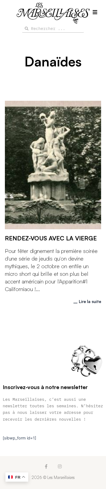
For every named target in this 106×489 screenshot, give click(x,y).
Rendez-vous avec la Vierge (51, 238)
